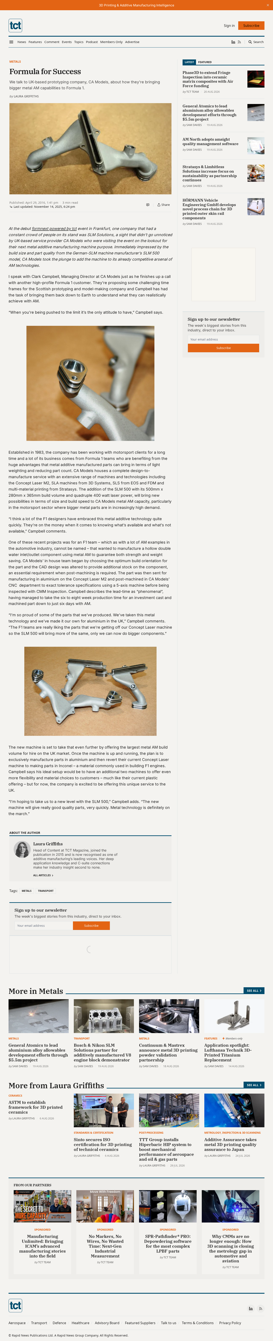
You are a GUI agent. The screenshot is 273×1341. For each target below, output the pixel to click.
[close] (267, 5)
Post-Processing (151, 1133)
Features (210, 1038)
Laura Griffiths (26, 96)
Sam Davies (194, 125)
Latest (189, 62)
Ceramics (15, 1095)
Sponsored (42, 1229)
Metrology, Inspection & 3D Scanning (232, 1133)
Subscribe (91, 926)
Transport (46, 891)
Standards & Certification (93, 1133)
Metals (15, 61)
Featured (205, 62)
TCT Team (192, 92)
